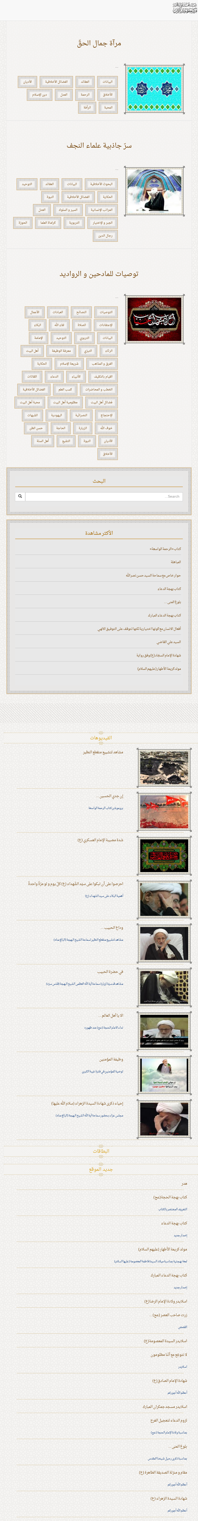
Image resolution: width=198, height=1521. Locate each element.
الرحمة (85, 95)
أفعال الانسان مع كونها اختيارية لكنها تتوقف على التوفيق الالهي (139, 629)
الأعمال (34, 312)
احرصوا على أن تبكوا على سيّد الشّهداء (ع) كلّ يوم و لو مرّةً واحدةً (75, 884)
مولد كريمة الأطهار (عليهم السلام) (159, 669)
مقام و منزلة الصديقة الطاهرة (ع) (163, 1472)
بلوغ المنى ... (172, 602)
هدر (184, 1183)
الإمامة (38, 338)
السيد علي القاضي (168, 642)
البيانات (107, 82)
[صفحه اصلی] (184, 8)
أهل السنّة (43, 441)
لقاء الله (59, 325)
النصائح (81, 312)
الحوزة (23, 223)
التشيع (66, 441)
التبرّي (88, 351)
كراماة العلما (48, 223)
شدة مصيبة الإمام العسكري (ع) (100, 840)
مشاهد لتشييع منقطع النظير (103, 752)
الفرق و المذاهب (102, 364)
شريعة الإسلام (69, 364)
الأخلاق (107, 95)
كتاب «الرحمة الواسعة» (165, 549)
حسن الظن (36, 428)
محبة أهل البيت (30, 402)
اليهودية (56, 415)
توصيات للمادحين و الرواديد (99, 274)
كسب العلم (65, 389)
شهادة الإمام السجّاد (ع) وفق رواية (158, 655)
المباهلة (176, 562)
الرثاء (108, 351)
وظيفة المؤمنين (111, 1059)
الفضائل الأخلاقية (56, 82)
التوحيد (27, 184)
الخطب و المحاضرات (98, 389)
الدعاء (54, 377)
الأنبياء (76, 377)
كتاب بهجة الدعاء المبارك (164, 615)
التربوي (84, 338)
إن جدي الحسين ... (109, 796)
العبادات (58, 312)
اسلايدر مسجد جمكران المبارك (165, 1406)
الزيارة (83, 428)
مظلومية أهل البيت (65, 402)
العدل (63, 95)
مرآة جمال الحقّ (99, 43)
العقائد (85, 82)
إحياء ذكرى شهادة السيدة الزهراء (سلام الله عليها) (87, 1103)
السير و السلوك (68, 210)
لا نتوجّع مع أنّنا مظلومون (169, 1354)
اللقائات (32, 377)
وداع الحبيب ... (112, 927)
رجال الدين (105, 236)
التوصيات (106, 312)
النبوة (50, 197)
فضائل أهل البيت (101, 402)
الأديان (27, 82)
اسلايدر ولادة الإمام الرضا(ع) (165, 1301)
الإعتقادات (105, 325)
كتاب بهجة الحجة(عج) (170, 1197)
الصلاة (82, 325)
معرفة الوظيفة (61, 351)
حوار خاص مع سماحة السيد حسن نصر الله (153, 575)
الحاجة (60, 428)
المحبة (108, 108)
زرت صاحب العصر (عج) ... (168, 1315)
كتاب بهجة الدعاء (169, 589)
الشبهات (32, 415)
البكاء (37, 325)
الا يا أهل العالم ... (110, 1015)
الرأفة (87, 108)
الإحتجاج (106, 415)
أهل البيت (32, 351)
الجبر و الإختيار (102, 223)
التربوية (74, 223)
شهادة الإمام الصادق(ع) (169, 1380)
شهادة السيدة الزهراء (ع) (169, 1498)
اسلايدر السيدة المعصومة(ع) (165, 1341)
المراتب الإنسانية (101, 210)
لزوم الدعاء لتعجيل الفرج (168, 1420)
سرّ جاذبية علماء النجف (99, 146)
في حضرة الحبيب (110, 971)
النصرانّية (81, 415)
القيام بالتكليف (103, 377)
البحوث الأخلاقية (101, 184)
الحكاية (107, 197)
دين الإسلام (39, 95)
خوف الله (106, 428)
